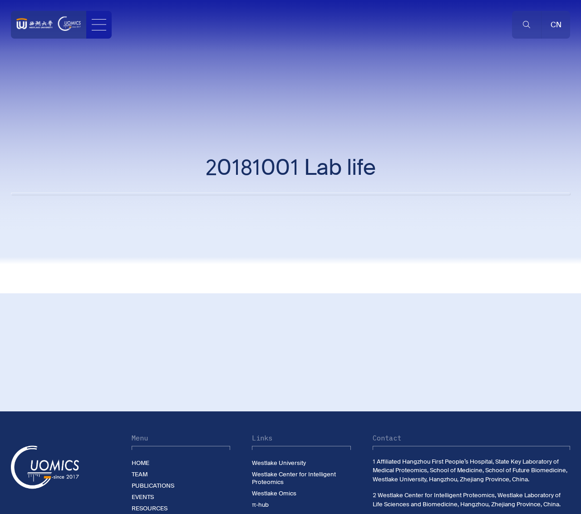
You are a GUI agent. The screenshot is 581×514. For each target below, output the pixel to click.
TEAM (140, 474)
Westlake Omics (274, 493)
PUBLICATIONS (153, 485)
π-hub (260, 505)
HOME (140, 463)
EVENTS (143, 497)
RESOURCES (149, 508)
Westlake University (279, 463)
